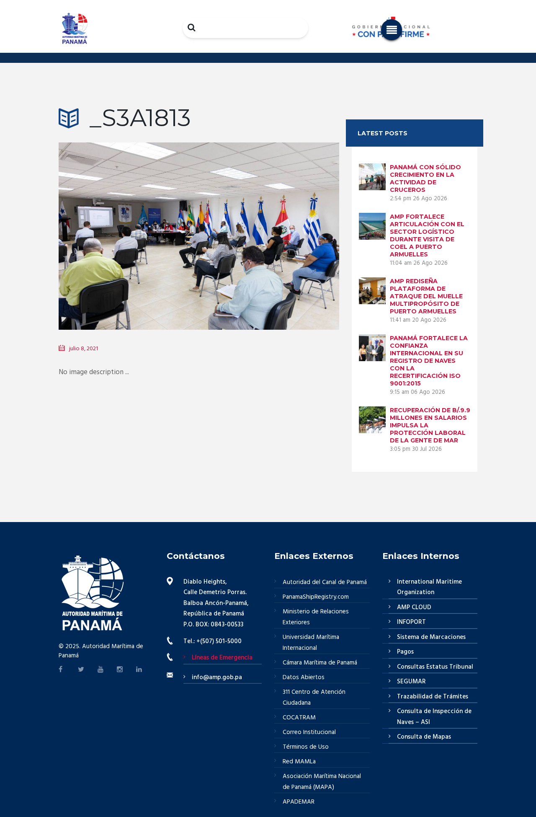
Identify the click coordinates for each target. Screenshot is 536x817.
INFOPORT (411, 622)
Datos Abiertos (304, 677)
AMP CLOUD (414, 607)
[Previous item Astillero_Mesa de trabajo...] (129, 224)
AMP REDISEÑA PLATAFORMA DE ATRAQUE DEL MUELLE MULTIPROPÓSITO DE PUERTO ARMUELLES (426, 296)
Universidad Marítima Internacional (311, 642)
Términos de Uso (306, 747)
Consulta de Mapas (424, 737)
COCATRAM (299, 718)
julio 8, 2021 (83, 349)
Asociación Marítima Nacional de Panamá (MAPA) (322, 781)
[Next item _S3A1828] (269, 224)
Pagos (405, 652)
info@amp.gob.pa (217, 677)
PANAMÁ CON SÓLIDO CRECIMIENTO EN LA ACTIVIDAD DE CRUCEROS (425, 178)
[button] (391, 29)
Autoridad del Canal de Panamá (325, 582)
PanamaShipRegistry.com (316, 597)
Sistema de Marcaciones (431, 637)
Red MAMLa (299, 762)
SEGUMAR (411, 682)
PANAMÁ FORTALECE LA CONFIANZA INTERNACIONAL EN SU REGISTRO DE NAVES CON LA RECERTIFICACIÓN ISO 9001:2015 (429, 360)
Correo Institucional (309, 732)
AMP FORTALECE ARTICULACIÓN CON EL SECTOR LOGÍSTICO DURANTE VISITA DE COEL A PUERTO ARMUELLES (427, 235)
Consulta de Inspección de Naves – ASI (434, 716)
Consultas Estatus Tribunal (435, 667)
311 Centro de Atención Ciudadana (314, 697)
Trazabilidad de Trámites (432, 697)
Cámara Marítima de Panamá (320, 663)
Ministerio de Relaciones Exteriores (316, 617)
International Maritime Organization (429, 587)
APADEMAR (298, 802)
